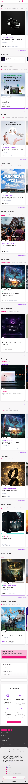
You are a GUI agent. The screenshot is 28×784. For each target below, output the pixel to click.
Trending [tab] (3, 410)
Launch (13, 656)
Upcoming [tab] (8, 117)
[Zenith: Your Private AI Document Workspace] (13, 326)
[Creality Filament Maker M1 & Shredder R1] (13, 84)
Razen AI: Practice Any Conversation (12, 393)
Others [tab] (24, 262)
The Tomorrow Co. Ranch (9, 245)
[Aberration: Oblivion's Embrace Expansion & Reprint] (13, 277)
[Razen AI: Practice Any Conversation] (13, 377)
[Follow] (3, 338)
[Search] (19, 1)
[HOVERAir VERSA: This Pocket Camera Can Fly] (13, 133)
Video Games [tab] (19, 262)
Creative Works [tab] (15, 8)
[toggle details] (24, 47)
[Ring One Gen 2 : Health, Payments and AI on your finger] (13, 23)
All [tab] (1, 8)
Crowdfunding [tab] (14, 117)
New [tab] (9, 361)
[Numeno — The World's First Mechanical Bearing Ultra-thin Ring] (13, 474)
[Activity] (22, 1)
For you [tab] (2, 117)
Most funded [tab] (9, 410)
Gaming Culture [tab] (23, 8)
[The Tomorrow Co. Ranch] (13, 229)
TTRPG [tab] (13, 262)
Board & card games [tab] (5, 262)
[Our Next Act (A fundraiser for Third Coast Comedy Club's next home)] (13, 181)
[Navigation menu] (26, 1)
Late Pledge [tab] (21, 117)
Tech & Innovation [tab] (7, 8)
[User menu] (24, 2)
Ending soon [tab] (15, 410)
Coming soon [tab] (4, 361)
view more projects (22, 50)
